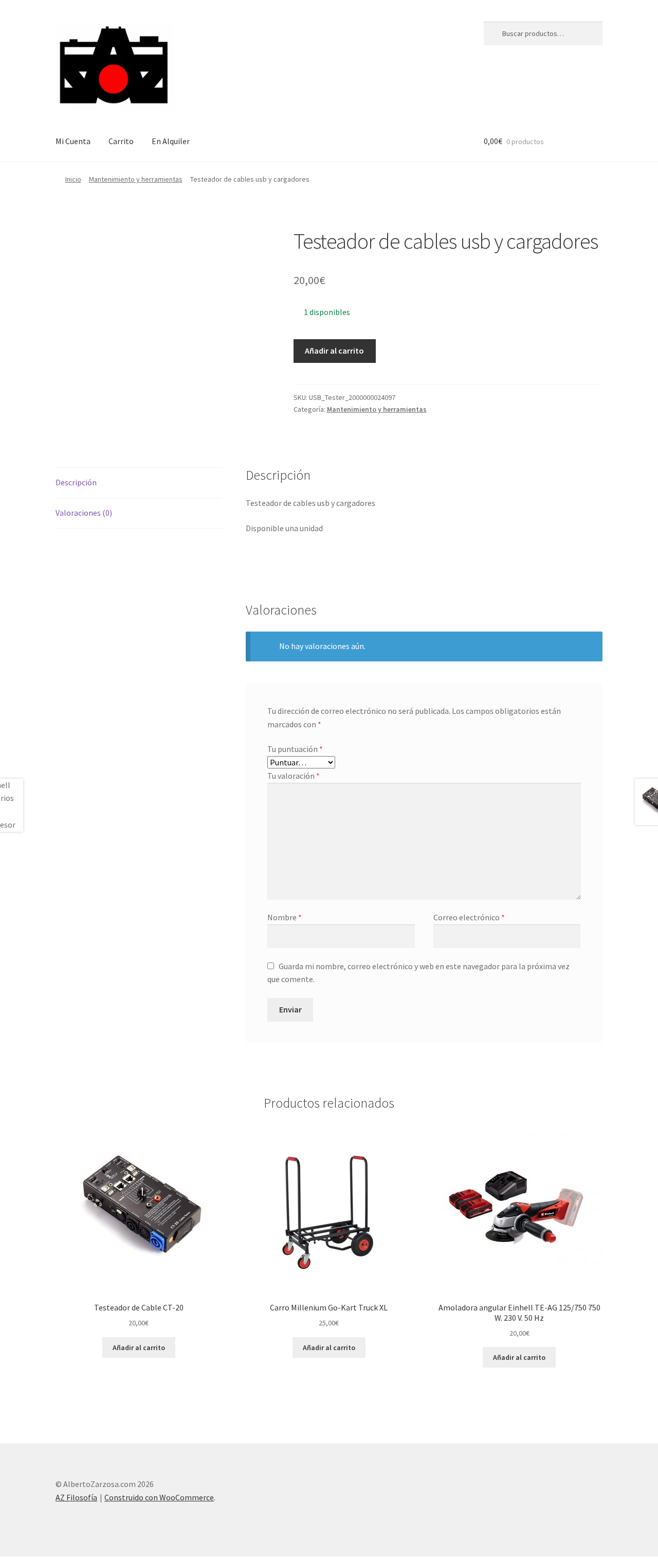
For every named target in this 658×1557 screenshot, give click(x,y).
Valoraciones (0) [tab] (84, 513)
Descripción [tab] (76, 482)
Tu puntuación (295, 749)
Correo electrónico (469, 917)
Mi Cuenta (73, 141)
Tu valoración (293, 776)
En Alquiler (171, 141)
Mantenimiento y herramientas (135, 179)
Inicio (73, 179)
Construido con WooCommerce (159, 1497)
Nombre (284, 917)
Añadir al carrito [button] (139, 1347)
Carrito (121, 141)
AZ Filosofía (76, 1497)
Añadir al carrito (334, 350)
